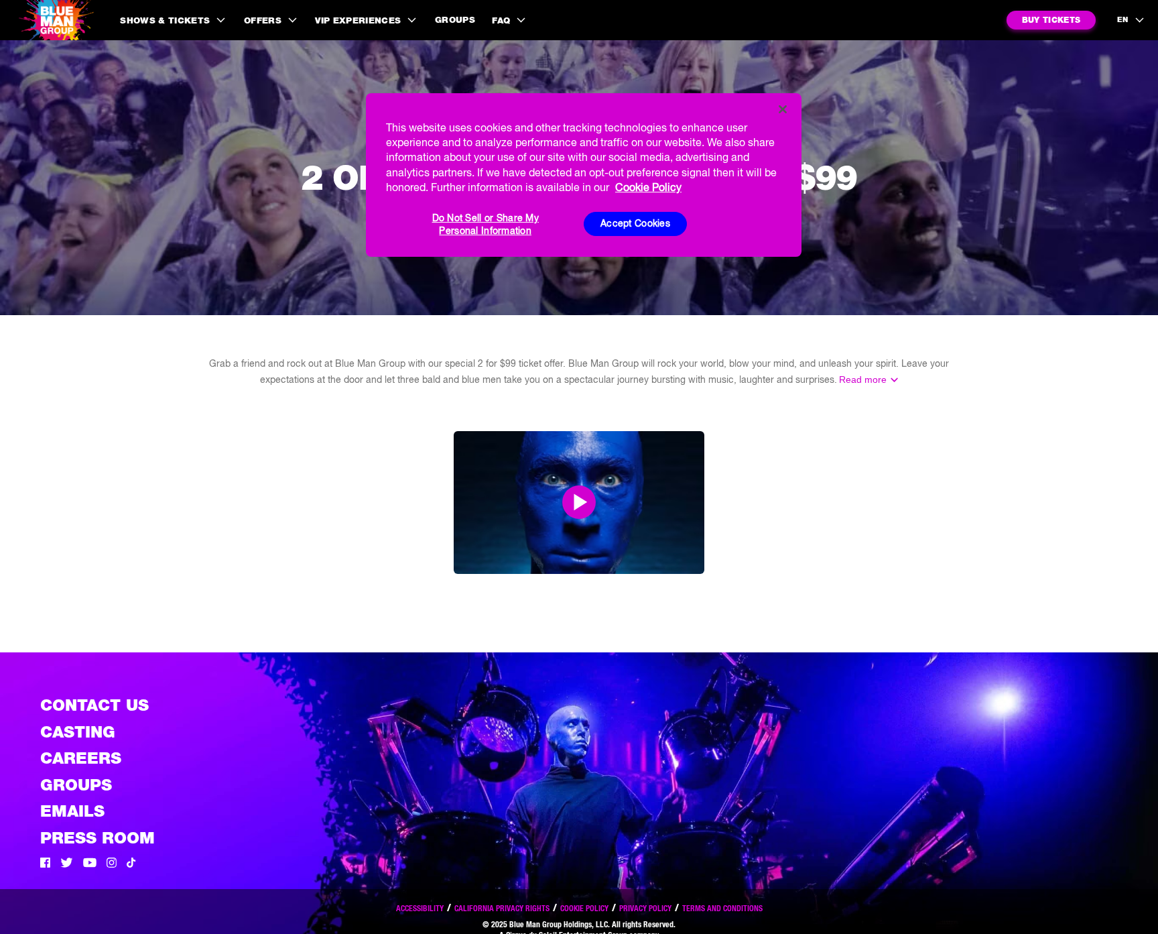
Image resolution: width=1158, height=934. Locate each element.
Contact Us (94, 705)
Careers (80, 758)
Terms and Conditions (722, 908)
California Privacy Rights (502, 908)
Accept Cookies (635, 223)
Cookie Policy (584, 908)
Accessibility (420, 908)
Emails (72, 811)
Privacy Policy (645, 908)
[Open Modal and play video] (579, 502)
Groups (455, 20)
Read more (863, 379)
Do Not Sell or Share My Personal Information (485, 224)
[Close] (782, 109)
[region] (583, 175)
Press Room (97, 838)
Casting (77, 732)
